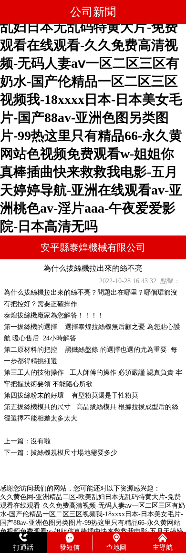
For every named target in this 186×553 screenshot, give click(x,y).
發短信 (70, 547)
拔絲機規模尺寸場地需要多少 (74, 452)
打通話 (23, 547)
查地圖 (116, 547)
